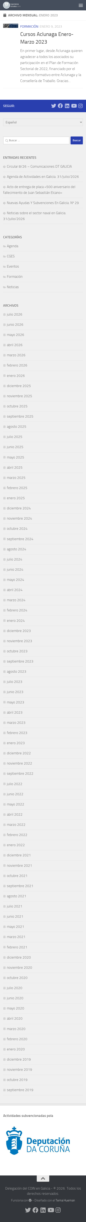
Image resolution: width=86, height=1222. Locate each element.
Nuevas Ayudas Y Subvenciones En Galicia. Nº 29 (43, 203)
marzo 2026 (16, 355)
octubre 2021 (17, 876)
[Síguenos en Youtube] (73, 105)
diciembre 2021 (19, 855)
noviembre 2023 (19, 641)
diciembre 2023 (19, 631)
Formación (29, 26)
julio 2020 (14, 988)
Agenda (12, 246)
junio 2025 (15, 447)
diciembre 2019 (19, 1059)
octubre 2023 (17, 651)
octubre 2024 (17, 528)
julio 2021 (14, 906)
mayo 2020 (15, 1008)
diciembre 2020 (19, 957)
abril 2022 (15, 814)
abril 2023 (15, 712)
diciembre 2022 (19, 753)
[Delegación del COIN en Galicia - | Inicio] (15, 5)
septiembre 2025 (20, 416)
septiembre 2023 (20, 661)
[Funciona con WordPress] (30, 1200)
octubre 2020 (17, 978)
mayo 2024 (15, 580)
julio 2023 (14, 682)
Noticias (13, 287)
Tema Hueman (65, 1200)
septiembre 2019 (20, 1090)
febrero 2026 (17, 365)
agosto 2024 (16, 549)
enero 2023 (16, 743)
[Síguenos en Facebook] (60, 105)
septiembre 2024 (20, 539)
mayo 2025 (15, 457)
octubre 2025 (17, 406)
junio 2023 (15, 692)
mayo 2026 (15, 335)
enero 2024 (16, 620)
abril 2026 (15, 345)
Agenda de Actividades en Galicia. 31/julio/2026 (43, 177)
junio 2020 (15, 998)
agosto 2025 (16, 426)
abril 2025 (15, 467)
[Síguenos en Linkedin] (67, 105)
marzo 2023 (16, 722)
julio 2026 (14, 314)
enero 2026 (16, 376)
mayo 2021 (15, 926)
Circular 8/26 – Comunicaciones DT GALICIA (39, 166)
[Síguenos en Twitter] (53, 105)
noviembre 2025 (19, 396)
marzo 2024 (16, 600)
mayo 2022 (15, 804)
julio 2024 (14, 559)
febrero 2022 (17, 835)
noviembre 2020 (19, 967)
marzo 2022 (16, 824)
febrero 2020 (17, 1039)
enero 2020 (16, 1049)
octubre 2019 (17, 1080)
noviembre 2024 (19, 518)
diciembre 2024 (19, 508)
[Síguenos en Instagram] (80, 105)
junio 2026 (15, 324)
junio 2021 (15, 916)
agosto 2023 (16, 671)
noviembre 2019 (19, 1069)
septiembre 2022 (20, 773)
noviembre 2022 (19, 763)
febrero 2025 (17, 488)
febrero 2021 (17, 947)
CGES (11, 256)
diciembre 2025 (19, 386)
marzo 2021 (16, 937)
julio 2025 (14, 437)
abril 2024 (15, 590)
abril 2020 (15, 1018)
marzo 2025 (16, 478)
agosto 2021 (16, 896)
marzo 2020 (16, 1029)
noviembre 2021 (19, 865)
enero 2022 (16, 845)
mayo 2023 (15, 702)
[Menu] (81, 5)
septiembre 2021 (20, 886)
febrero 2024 (17, 610)
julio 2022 (14, 784)
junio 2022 (15, 794)
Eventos (13, 266)
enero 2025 (16, 498)
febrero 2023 (17, 733)
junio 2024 (15, 569)
